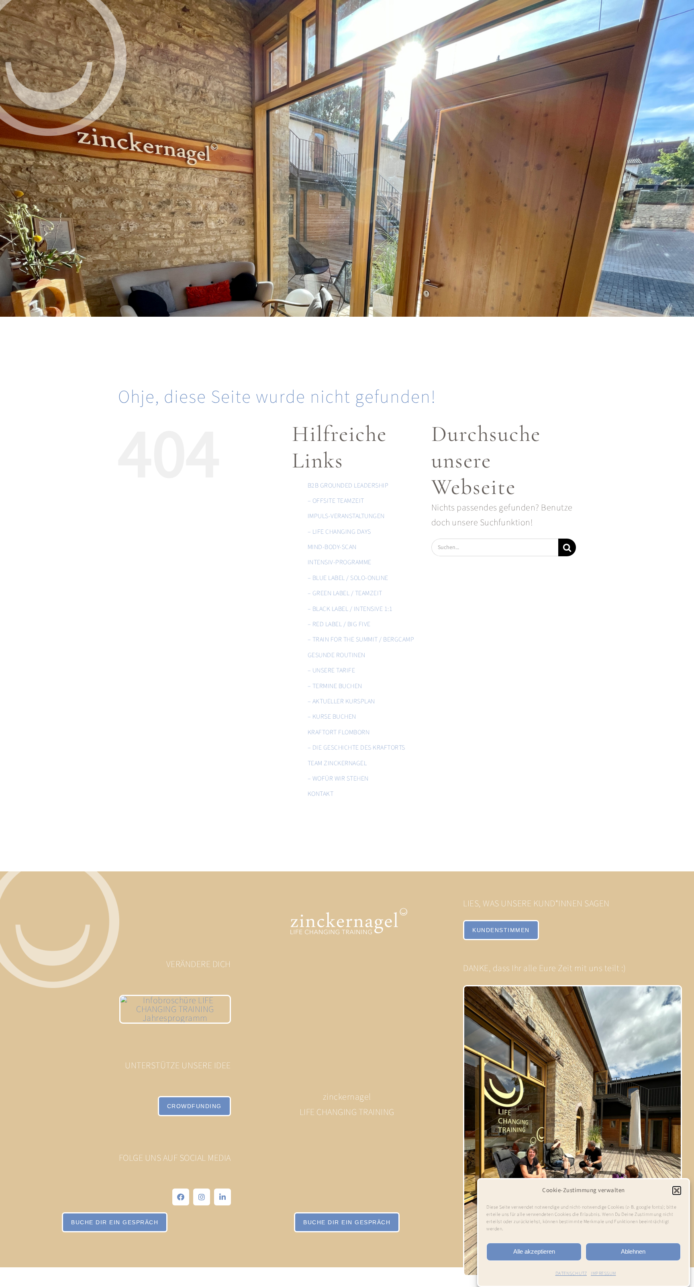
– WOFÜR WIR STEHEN (338, 778)
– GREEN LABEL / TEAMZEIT (345, 593)
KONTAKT (321, 793)
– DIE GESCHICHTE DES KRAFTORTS (356, 747)
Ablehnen (633, 1251)
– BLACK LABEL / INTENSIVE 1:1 (350, 609)
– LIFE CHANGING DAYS (339, 531)
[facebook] (180, 1197)
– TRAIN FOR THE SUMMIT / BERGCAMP (361, 639)
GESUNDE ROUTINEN (336, 655)
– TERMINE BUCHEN (335, 686)
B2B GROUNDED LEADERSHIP (348, 485)
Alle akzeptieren (534, 1251)
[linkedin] (222, 1197)
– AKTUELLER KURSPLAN (341, 701)
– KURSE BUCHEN (332, 716)
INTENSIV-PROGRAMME (339, 562)
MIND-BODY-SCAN (332, 547)
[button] (677, 1191)
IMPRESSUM (603, 1273)
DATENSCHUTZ (571, 1273)
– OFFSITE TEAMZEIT (336, 500)
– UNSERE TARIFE (331, 670)
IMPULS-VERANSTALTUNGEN (346, 516)
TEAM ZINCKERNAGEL (337, 763)
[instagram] (201, 1197)
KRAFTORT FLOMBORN (339, 732)
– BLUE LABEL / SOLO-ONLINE (348, 578)
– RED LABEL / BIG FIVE (339, 624)
